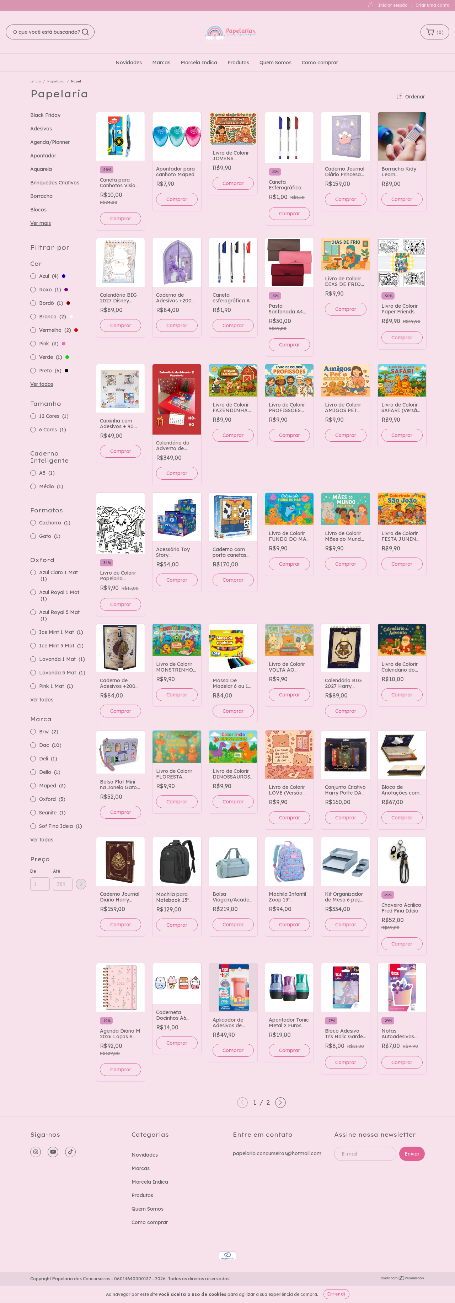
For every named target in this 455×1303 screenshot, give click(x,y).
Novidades (129, 62)
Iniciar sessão (393, 5)
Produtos (238, 62)
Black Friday (45, 115)
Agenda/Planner (50, 142)
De (33, 871)
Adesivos (41, 128)
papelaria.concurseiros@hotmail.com (277, 1153)
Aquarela (41, 169)
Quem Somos (275, 62)
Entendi (336, 1294)
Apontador (43, 155)
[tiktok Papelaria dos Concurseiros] (70, 1152)
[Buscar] (85, 32)
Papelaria (56, 81)
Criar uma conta (433, 5)
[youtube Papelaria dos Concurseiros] (53, 1152)
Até (56, 871)
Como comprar (320, 62)
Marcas (161, 62)
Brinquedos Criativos (54, 182)
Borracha (41, 196)
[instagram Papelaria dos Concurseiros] (35, 1152)
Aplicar (81, 884)
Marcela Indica (199, 62)
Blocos (38, 209)
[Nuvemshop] (402, 1279)
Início (35, 81)
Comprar (176, 199)
